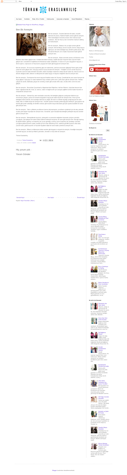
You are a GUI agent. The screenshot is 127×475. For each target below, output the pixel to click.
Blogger (54, 470)
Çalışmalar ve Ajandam (63, 19)
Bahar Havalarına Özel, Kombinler (103, 283)
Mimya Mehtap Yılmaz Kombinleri (103, 444)
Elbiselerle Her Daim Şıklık (102, 172)
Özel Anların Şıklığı (102, 235)
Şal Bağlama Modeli (102, 186)
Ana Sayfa (19, 19)
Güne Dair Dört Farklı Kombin (102, 318)
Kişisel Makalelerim (77, 19)
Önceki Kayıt (81, 197)
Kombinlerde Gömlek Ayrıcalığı (103, 156)
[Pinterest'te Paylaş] (52, 140)
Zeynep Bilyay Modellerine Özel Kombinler (103, 218)
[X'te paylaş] (48, 140)
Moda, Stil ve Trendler (38, 19)
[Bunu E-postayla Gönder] (44, 140)
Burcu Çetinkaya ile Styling (103, 267)
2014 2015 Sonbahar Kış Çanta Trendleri (102, 382)
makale (34, 142)
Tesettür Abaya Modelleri (102, 201)
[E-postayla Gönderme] (40, 140)
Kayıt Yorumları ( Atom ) (28, 200)
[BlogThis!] (46, 140)
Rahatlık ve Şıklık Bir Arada (103, 412)
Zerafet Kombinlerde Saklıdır (102, 139)
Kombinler (27, 19)
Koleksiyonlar (50, 19)
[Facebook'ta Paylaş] (50, 140)
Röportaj (87, 19)
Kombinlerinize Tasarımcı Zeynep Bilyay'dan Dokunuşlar (103, 251)
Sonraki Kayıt (20, 197)
